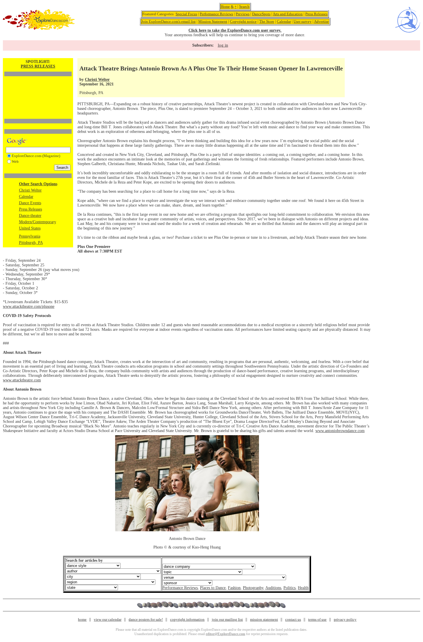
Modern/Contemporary (37, 222)
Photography (253, 588)
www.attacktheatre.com (22, 380)
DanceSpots (261, 14)
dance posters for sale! (146, 619)
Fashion (234, 588)
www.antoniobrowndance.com (340, 431)
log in (223, 45)
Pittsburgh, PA (31, 242)
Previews (242, 14)
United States (30, 228)
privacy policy (345, 619)
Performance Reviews (216, 14)
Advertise (321, 21)
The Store (266, 21)
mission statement (264, 619)
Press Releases (316, 14)
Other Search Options (38, 184)
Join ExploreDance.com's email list (168, 21)
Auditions (273, 588)
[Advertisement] (38, 87)
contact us (293, 619)
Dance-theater (30, 215)
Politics (289, 588)
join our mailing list (227, 619)
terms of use (317, 619)
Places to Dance (213, 588)
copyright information (187, 619)
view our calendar (107, 619)
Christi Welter (30, 190)
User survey (303, 21)
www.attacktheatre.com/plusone (28, 306)
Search (244, 6)
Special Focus (186, 14)
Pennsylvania (29, 236)
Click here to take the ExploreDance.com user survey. (234, 30)
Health (303, 588)
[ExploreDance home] (39, 28)
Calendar (284, 21)
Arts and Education (288, 14)
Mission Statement (212, 21)
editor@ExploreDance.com (225, 634)
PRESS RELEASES (38, 66)
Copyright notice (243, 21)
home (82, 619)
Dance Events (30, 203)
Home (225, 6)
